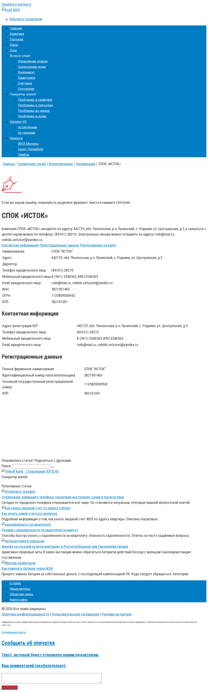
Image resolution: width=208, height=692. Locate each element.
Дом (13, 50)
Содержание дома (32, 67)
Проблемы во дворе (34, 111)
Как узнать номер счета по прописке (29, 513)
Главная (16, 28)
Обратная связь (21, 594)
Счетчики (25, 83)
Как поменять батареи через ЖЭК (27, 568)
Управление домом (33, 61)
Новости (16, 138)
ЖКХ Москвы (28, 144)
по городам (26, 133)
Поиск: (7, 466)
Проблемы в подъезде (35, 105)
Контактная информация (20, 245)
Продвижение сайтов (14, 632)
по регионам (27, 127)
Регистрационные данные (59, 245)
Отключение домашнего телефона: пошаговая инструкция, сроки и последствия (63, 497)
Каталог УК (18, 122)
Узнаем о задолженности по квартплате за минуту (40, 530)
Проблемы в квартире (35, 100)
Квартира (17, 34)
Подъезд (16, 39)
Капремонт (26, 72)
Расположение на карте (98, 245)
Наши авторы (20, 589)
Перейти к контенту (16, 4)
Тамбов (23, 155)
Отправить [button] (10, 687)
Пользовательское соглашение (75, 614)
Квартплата (26, 78)
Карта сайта (18, 600)
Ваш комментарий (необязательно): (34, 665)
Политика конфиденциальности (25, 614)
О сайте (15, 583)
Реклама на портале (117, 614)
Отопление (26, 89)
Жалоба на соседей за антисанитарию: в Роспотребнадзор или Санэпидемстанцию (65, 546)
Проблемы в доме (32, 116)
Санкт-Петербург (31, 149)
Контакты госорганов (26, 19)
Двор (14, 45)
